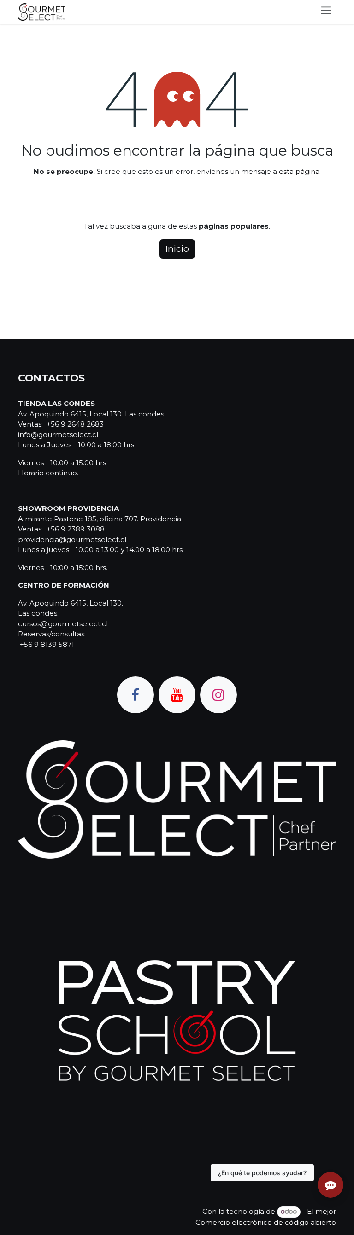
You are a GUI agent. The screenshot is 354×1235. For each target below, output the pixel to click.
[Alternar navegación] (326, 12)
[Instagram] (218, 694)
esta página (299, 171)
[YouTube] (177, 694)
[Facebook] (135, 694)
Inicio (177, 248)
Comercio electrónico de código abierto (265, 1222)
